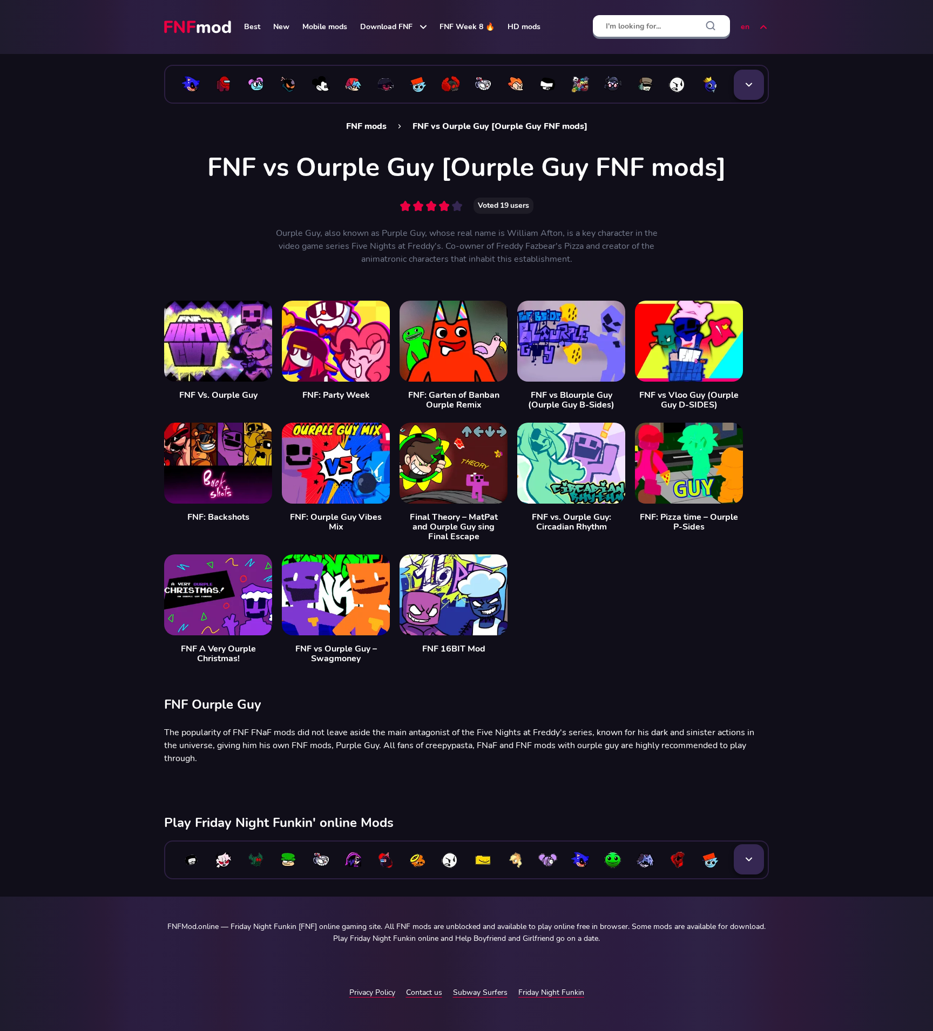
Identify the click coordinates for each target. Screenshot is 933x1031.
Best (252, 27)
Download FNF (386, 27)
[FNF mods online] (198, 27)
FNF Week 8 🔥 (467, 27)
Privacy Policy (372, 992)
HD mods (524, 27)
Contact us (424, 992)
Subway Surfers (480, 992)
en (745, 27)
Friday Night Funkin (551, 992)
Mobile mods (324, 27)
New (281, 27)
